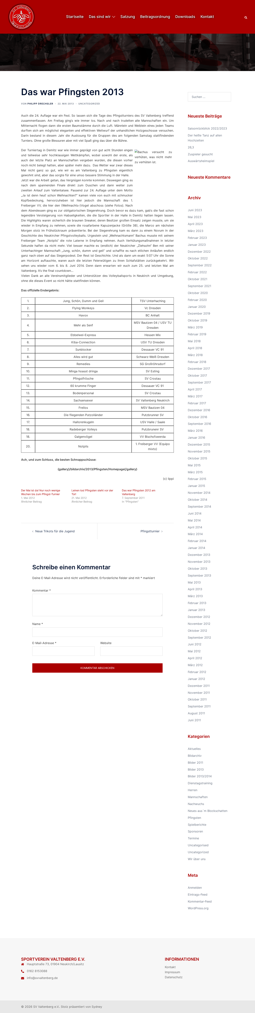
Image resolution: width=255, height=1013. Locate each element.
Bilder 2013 (196, 769)
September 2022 (200, 265)
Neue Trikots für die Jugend (55, 531)
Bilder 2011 (195, 762)
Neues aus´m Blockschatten (207, 811)
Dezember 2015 (199, 444)
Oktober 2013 (197, 568)
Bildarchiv (195, 756)
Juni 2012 (194, 644)
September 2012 (199, 637)
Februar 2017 (197, 403)
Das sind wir (100, 16)
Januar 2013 (196, 610)
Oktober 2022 (198, 258)
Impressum (172, 972)
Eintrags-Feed (197, 894)
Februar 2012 (197, 672)
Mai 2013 (194, 582)
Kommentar (41, 590)
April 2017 (195, 389)
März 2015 (195, 472)
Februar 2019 (197, 334)
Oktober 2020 (198, 293)
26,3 (191, 147)
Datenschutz (174, 977)
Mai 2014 (194, 520)
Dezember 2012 (199, 617)
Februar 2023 (197, 238)
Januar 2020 (197, 307)
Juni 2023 (195, 210)
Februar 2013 (197, 603)
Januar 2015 (196, 486)
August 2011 (196, 713)
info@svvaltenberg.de (42, 978)
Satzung (127, 16)
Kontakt (207, 16)
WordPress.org (198, 908)
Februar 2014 (197, 541)
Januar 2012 (196, 679)
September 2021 (199, 286)
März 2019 (195, 327)
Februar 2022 (197, 272)
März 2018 (195, 355)
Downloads (185, 16)
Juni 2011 (194, 720)
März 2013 (195, 596)
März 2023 (195, 231)
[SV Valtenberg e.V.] (21, 16)
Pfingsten (194, 818)
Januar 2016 (196, 437)
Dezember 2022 (199, 251)
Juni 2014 (194, 513)
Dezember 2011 (199, 686)
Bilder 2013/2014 (200, 776)
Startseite (75, 16)
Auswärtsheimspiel (201, 161)
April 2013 (195, 589)
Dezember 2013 (199, 555)
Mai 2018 (194, 341)
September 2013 (199, 575)
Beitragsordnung (155, 16)
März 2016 (195, 430)
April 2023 (195, 224)
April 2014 (195, 527)
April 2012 (195, 658)
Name (37, 624)
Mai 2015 (194, 465)
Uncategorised (198, 845)
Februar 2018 (197, 362)
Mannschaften (198, 797)
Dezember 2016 (199, 410)
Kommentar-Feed (200, 901)
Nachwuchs (196, 804)
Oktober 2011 (197, 699)
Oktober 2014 (197, 499)
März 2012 (195, 665)
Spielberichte (197, 824)
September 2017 (199, 382)
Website (105, 643)
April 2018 (195, 348)
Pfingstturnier (150, 531)
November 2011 (199, 693)
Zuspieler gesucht (200, 154)
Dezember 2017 (199, 368)
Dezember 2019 (199, 313)
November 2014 (199, 493)
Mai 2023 (194, 217)
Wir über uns (197, 859)
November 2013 (199, 562)
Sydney (97, 1007)
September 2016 (199, 424)
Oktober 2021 (197, 279)
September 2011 (199, 706)
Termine (193, 838)
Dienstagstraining (200, 783)
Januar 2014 (196, 548)
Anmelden (195, 887)
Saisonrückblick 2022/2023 (207, 128)
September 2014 (199, 506)
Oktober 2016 (197, 417)
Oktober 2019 (197, 320)
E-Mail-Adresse (44, 643)
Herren (192, 790)
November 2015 (199, 451)
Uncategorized (89, 103)
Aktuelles (194, 749)
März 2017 (195, 396)
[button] (246, 17)
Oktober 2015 (197, 458)
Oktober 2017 (197, 375)
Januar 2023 (197, 245)
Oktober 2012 (197, 630)
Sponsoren (195, 831)
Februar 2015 (197, 479)
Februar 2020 (197, 300)
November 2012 (199, 624)
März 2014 (195, 534)
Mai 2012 (194, 651)
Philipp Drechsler (40, 103)
